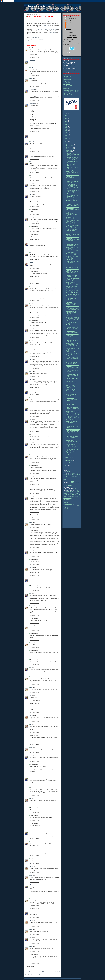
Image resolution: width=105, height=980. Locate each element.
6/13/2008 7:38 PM (34, 896)
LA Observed (66, 507)
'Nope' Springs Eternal (71, 218)
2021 (66, 123)
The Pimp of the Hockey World (73, 442)
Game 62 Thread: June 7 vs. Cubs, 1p (72, 387)
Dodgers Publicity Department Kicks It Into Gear (72, 245)
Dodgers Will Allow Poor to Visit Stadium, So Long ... (72, 227)
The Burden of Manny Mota (72, 284)
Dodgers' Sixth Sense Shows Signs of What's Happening (72, 318)
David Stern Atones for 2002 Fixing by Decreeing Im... (72, 328)
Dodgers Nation (66, 84)
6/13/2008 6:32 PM (34, 250)
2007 (66, 464)
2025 (66, 117)
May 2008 (68, 456)
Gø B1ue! (68, 274)
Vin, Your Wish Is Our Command (71, 395)
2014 (66, 134)
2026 (66, 115)
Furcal (46, 25)
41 (77, 494)
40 (76, 494)
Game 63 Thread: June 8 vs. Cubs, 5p (72, 376)
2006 (66, 465)
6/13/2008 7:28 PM (34, 752)
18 (75, 474)
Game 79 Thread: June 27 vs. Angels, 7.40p (72, 188)
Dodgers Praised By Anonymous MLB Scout (72, 441)
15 (70, 474)
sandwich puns (52, 32)
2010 (66, 140)
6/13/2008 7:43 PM (34, 917)
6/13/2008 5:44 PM (34, 223)
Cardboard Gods (67, 79)
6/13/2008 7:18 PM (34, 590)
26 (69, 476)
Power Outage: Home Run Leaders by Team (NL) (72, 346)
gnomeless (54, 26)
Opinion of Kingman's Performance (71, 90)
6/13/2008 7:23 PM (34, 674)
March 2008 (69, 459)
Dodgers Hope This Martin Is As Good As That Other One (73, 414)
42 (79, 494)
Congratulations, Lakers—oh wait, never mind (72, 330)
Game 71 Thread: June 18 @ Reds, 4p (72, 269)
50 (73, 496)
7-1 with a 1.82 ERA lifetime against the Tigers (46, 29)
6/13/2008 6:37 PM (34, 293)
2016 (66, 130)
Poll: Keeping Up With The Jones (72, 162)
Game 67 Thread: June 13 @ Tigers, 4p (40, 16)
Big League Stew (67, 76)
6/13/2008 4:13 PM (34, 139)
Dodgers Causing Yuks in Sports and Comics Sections (71, 312)
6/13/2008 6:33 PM (34, 268)
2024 (66, 118)
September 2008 (70, 148)
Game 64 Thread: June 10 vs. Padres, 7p (72, 365)
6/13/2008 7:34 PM (34, 848)
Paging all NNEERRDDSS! (72, 292)
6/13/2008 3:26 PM (34, 100)
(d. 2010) (76, 34)
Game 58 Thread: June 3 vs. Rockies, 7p (72, 432)
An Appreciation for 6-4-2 (71, 177)
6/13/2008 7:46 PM (34, 951)
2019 (66, 126)
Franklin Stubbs (69, 22)
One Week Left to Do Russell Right (72, 212)
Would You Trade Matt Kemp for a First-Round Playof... (72, 254)
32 (77, 476)
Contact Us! (66, 44)
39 (75, 494)
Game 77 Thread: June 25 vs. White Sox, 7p (72, 207)
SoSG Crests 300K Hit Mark (72, 209)
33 (79, 476)
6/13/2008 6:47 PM (34, 368)
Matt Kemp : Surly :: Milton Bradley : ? (72, 341)
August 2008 (69, 150)
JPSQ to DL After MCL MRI (72, 157)
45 (66, 496)
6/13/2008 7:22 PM (34, 664)
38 (73, 494)
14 (69, 474)
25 (68, 476)
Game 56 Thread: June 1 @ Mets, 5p (72, 450)
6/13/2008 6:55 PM (34, 431)
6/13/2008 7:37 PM (34, 882)
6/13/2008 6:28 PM (34, 239)
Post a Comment (30, 966)
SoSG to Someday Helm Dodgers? (71, 323)
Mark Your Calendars (70, 385)
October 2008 (69, 147)
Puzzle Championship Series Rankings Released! (72, 191)
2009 (66, 141)
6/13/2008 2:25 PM (34, 65)
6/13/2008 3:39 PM (34, 131)
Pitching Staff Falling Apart (72, 280)
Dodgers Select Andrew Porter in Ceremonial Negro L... (72, 409)
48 (70, 496)
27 (70, 476)
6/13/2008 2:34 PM (34, 75)
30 (75, 476)
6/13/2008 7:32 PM (34, 795)
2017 (66, 129)
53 (77, 496)
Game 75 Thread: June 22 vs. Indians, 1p (72, 232)
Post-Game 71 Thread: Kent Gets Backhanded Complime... (72, 265)
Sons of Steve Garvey (39, 6)
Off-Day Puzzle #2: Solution (72, 367)
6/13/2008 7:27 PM (34, 744)
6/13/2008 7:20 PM (34, 630)
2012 (66, 137)
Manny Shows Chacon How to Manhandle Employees (72, 159)
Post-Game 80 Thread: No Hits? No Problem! (72, 180)
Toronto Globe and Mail (68, 504)
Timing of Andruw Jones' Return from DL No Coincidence (71, 164)
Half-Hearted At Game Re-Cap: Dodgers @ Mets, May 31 (73, 429)
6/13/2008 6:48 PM (34, 376)
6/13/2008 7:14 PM (34, 527)
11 (65, 474)
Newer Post (27, 971)
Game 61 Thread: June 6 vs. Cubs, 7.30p (72, 403)
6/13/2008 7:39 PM (34, 908)
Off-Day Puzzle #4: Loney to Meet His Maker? (72, 230)
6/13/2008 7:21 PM (34, 647)
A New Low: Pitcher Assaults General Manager (72, 198)
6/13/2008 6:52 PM (34, 404)
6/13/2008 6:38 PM (34, 300)
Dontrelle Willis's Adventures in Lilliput (73, 355)
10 (64, 474)
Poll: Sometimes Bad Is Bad (72, 267)
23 (65, 476)
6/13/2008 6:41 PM (34, 325)
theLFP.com (66, 88)
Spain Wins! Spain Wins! (71, 170)
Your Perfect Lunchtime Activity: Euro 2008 (71, 351)
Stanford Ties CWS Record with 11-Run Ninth (72, 304)
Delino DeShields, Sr (70, 18)
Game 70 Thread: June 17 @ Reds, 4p (72, 283)
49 (72, 496)
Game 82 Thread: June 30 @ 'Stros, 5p (72, 155)
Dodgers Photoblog (67, 85)
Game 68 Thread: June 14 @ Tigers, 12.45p (72, 306)
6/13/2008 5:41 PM (34, 180)
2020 (66, 124)
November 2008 (70, 145)
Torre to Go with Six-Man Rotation (71, 193)
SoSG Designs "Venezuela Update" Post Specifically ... (73, 309)
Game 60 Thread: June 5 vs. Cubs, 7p (72, 412)
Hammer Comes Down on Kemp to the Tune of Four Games (72, 417)
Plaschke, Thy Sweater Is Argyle (70, 91)
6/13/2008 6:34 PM (34, 276)
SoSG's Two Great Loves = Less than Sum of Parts (72, 407)
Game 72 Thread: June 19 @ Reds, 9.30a (72, 262)
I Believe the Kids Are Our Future (72, 427)
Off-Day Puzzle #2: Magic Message (72, 371)
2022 (66, 121)
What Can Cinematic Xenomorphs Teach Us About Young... (71, 185)
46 (68, 496)
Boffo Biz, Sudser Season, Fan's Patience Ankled (72, 223)
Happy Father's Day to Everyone (71, 299)
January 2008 (69, 462)
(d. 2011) (75, 37)
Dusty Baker (69, 20)
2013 (66, 135)
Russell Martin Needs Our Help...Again (71, 422)
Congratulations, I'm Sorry (72, 332)
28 (72, 476)
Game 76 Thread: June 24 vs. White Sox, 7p (72, 221)
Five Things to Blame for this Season (72, 235)
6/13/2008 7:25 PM (34, 712)
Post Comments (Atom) (36, 974)
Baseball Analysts (67, 498)
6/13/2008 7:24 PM (34, 692)
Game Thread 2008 (35, 37)
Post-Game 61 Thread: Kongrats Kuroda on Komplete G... (71, 392)
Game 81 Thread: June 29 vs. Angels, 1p (72, 175)
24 (66, 476)
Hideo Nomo (69, 24)
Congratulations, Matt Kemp (72, 334)
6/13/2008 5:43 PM (34, 214)
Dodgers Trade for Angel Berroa (71, 400)
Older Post (57, 971)
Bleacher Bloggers (67, 485)
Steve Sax (32, 60)
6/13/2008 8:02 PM (34, 963)
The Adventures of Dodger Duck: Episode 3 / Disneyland (72, 437)
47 (69, 496)
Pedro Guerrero (69, 34)
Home (43, 971)
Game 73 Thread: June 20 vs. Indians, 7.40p (72, 248)
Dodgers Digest (66, 81)
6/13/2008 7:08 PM (34, 493)
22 (64, 476)
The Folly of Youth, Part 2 (71, 378)
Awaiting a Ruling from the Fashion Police (72, 259)
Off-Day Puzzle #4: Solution (72, 225)
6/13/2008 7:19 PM (34, 615)
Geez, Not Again (69, 381)
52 (76, 496)
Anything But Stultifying (71, 200)
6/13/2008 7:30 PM (34, 785)
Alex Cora (68, 16)
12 (66, 474)
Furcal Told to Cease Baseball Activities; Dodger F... (72, 325)
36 (70, 494)
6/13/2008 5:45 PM (34, 231)
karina (31, 78)
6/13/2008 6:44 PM (34, 347)
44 (65, 496)
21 (79, 474)
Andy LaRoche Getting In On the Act (72, 243)
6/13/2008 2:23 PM (34, 57)
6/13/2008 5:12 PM (34, 159)
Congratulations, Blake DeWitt (72, 353)
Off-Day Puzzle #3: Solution (72, 288)
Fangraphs (65, 502)
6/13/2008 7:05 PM (34, 484)
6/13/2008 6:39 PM (34, 310)
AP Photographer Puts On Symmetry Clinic (72, 257)
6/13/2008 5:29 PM (34, 172)
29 (73, 476)
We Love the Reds (70, 252)
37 (72, 494)
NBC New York (66, 499)
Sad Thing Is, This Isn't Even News (72, 315)
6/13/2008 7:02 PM (34, 473)
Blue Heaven (66, 77)
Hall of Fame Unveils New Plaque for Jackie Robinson (72, 205)
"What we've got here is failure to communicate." (72, 240)
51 (75, 496)
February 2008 (69, 460)
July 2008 (68, 151)
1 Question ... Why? (70, 217)
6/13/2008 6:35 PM (34, 283)
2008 (66, 143)
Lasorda (69, 35)
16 (72, 474)
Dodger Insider (66, 82)
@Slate (65, 501)
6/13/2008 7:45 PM (34, 943)
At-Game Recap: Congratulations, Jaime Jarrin (71, 214)
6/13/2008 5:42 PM (34, 191)
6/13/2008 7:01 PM (34, 462)
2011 (66, 138)
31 (76, 476)
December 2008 (70, 144)
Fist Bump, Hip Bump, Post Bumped (72, 339)
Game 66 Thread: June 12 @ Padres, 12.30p (72, 344)
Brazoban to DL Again (71, 389)
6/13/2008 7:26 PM (34, 721)
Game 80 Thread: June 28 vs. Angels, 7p (72, 182)
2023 (66, 120)
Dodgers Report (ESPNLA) (69, 87)
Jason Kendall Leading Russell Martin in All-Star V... (73, 279)
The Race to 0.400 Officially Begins (72, 168)
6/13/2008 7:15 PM (34, 547)
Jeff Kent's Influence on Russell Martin (71, 397)
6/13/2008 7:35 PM (34, 863)
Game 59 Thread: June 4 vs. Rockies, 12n (72, 424)
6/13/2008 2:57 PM (34, 86)
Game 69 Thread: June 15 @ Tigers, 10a (72, 301)
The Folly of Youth (70, 404)
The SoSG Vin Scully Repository (71, 43)
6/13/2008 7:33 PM (34, 820)
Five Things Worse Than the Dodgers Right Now (72, 447)
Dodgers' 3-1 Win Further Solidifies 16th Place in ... (72, 276)
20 (77, 474)
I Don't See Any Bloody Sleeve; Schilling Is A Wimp (72, 250)
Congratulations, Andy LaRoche (71, 336)
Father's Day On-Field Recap (72, 294)
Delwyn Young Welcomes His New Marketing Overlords (72, 374)
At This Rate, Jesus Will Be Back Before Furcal (72, 363)
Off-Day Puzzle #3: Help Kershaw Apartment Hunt (72, 296)
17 (73, 474)
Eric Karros (33, 47)
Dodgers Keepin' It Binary (71, 419)
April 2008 (68, 457)
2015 (66, 132)
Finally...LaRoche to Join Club (72, 369)
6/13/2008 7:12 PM (34, 512)
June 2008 (68, 153)
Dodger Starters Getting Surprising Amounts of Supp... (71, 453)
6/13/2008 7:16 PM (34, 556)
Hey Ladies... (69, 379)
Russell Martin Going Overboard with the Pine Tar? (72, 172)
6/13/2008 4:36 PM (34, 151)
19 (76, 474)
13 (68, 474)
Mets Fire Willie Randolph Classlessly (71, 287)
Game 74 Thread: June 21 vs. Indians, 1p (72, 237)
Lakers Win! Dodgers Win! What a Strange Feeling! (72, 358)
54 (79, 496)
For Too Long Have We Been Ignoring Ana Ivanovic (72, 383)
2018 (66, 127)
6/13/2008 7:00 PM (34, 439)
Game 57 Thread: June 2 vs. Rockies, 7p (72, 445)
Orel (67, 27)
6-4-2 (64, 74)
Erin (31, 134)
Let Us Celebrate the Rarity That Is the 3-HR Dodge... (72, 435)
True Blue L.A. (66, 93)
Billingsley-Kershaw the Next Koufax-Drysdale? (72, 272)
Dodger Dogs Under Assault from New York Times (72, 360)
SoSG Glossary (67, 41)
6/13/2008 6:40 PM (34, 317)
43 (64, 496)
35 (69, 494)
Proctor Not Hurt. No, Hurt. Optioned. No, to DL (72, 202)
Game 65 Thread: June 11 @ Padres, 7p (72, 349)
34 (64, 478)
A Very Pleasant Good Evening (70, 94)
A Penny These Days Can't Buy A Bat (72, 291)
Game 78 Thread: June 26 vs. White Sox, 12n (72, 196)
